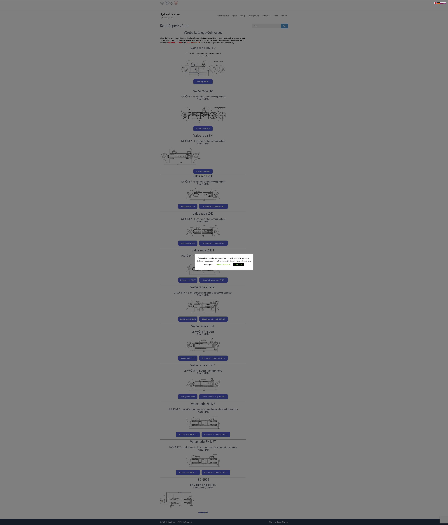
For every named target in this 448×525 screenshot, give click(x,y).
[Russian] (441, 3)
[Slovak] (444, 3)
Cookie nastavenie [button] (223, 264)
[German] (438, 3)
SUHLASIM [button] (238, 264)
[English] (435, 3)
